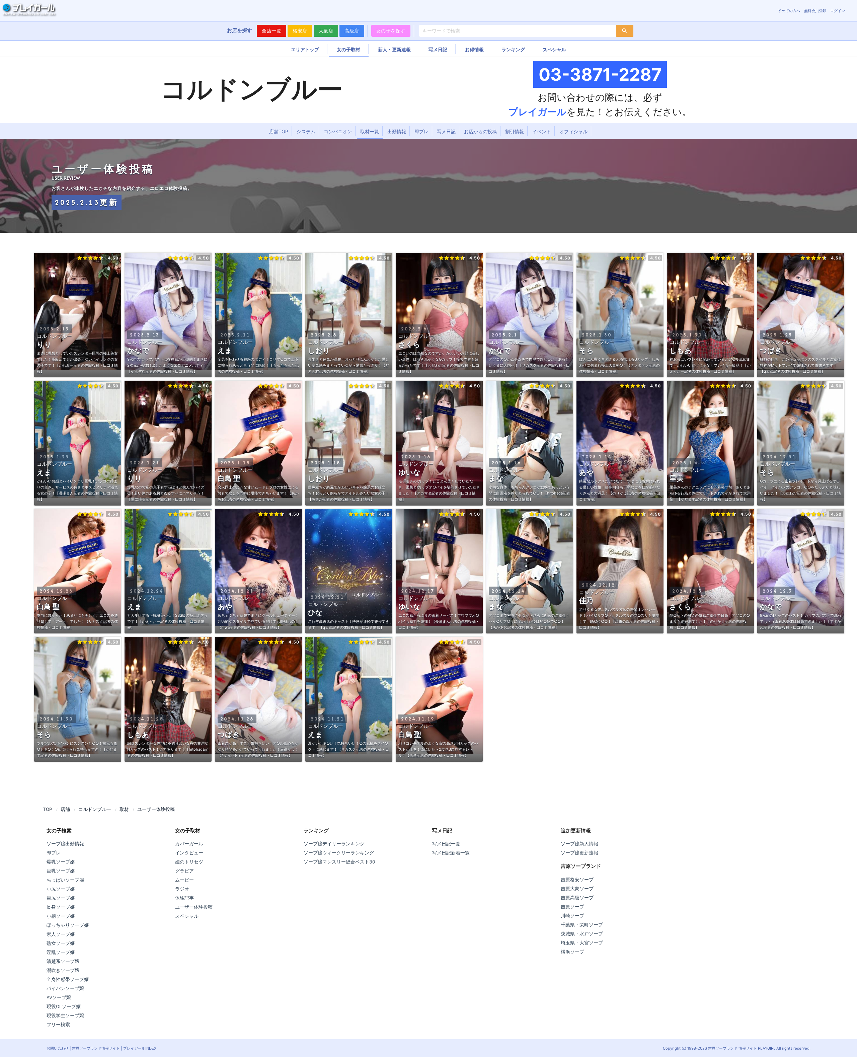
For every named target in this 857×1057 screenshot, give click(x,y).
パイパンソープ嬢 (65, 988)
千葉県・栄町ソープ (582, 924)
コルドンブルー (94, 809)
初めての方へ (789, 10)
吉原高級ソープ (577, 897)
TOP (47, 809)
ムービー (184, 880)
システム (306, 131)
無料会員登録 (815, 10)
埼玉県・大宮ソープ (582, 943)
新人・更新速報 (394, 49)
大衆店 (326, 30)
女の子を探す (390, 30)
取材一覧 (369, 131)
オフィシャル (573, 131)
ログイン (837, 10)
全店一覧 (271, 30)
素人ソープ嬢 (61, 934)
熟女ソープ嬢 (61, 943)
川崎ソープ (572, 915)
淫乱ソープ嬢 (61, 952)
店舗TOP (278, 131)
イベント (541, 131)
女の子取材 (348, 49)
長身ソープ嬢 (61, 907)
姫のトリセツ (189, 861)
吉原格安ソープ (577, 879)
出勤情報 (396, 131)
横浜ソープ (572, 952)
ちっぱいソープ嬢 (65, 880)
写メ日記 (437, 49)
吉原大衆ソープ (577, 888)
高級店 (351, 30)
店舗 (65, 809)
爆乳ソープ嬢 (61, 861)
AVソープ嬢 (59, 997)
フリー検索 (58, 1024)
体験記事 (184, 898)
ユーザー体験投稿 (194, 907)
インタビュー (189, 852)
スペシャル (554, 49)
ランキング (513, 49)
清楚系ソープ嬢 (63, 961)
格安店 (300, 30)
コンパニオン (338, 131)
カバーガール (189, 843)
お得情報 (474, 49)
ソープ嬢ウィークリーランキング (339, 852)
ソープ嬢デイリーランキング (334, 843)
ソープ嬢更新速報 (579, 852)
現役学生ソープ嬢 (65, 1015)
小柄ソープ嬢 (61, 916)
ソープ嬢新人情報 (579, 843)
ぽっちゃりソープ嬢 (68, 925)
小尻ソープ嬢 (61, 889)
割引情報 (514, 131)
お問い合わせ (58, 1048)
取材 (124, 809)
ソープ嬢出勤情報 (65, 843)
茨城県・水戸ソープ (582, 933)
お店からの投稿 (480, 131)
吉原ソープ (572, 906)
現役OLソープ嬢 (64, 1006)
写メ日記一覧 (446, 843)
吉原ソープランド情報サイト (96, 1048)
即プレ (421, 131)
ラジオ (182, 889)
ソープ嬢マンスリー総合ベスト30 (339, 861)
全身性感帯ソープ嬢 (68, 979)
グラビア (184, 871)
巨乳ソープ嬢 (61, 871)
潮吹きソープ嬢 (63, 970)
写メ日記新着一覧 (451, 852)
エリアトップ (305, 49)
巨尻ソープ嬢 (61, 898)
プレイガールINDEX (139, 1048)
